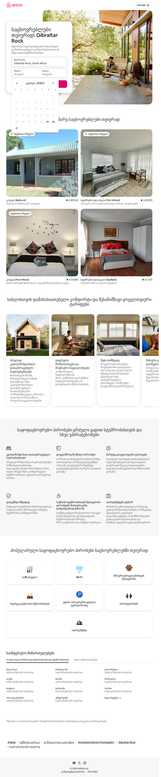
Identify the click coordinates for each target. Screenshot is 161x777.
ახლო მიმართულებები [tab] (85, 659)
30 (53, 121)
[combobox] (39, 63)
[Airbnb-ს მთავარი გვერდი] (14, 5)
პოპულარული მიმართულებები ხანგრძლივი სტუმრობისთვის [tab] (37, 659)
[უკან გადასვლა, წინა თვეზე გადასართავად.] (17, 83)
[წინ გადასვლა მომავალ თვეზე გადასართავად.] (53, 83)
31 (17, 128)
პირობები (93, 771)
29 (47, 121)
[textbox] (25, 74)
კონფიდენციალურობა (73, 771)
